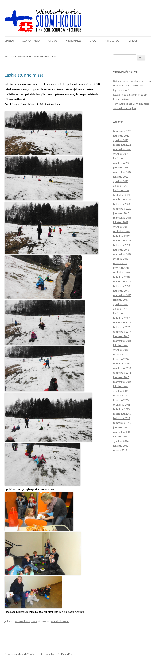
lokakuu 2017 (120, 299)
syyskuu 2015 (120, 391)
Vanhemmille (73, 40)
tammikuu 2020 (122, 208)
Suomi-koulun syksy (124, 108)
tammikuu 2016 (122, 372)
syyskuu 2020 (120, 181)
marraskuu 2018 (122, 254)
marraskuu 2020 (122, 172)
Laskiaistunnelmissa (24, 75)
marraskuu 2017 (122, 295)
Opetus (52, 40)
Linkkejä (133, 40)
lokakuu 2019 (120, 222)
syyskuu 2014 (120, 441)
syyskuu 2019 (120, 227)
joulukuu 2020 (121, 167)
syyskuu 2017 (120, 304)
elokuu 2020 (120, 185)
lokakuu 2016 (120, 345)
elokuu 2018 (120, 263)
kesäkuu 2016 (121, 359)
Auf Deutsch (112, 40)
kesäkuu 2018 (121, 268)
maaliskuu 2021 (122, 163)
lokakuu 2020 (120, 176)
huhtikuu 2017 (121, 318)
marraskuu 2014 (122, 432)
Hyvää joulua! (121, 90)
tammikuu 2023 (122, 131)
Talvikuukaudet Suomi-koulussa (131, 103)
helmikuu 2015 (121, 418)
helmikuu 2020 (121, 204)
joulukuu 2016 (121, 336)
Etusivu (9, 40)
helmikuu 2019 (121, 245)
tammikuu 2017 (122, 331)
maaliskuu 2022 (122, 144)
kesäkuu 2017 (121, 313)
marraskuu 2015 (122, 381)
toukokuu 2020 (121, 195)
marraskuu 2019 (122, 217)
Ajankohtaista (31, 40)
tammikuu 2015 (122, 423)
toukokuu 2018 (121, 272)
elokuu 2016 (120, 354)
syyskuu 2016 (120, 350)
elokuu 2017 (120, 309)
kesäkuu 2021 (121, 158)
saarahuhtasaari (60, 621)
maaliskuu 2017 (122, 322)
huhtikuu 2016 (121, 363)
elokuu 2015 (120, 395)
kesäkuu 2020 (121, 190)
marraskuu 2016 (122, 340)
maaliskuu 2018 (122, 281)
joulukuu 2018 (121, 249)
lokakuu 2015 (120, 386)
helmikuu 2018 (121, 286)
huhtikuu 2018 (121, 277)
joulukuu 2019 (121, 213)
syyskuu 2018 (120, 258)
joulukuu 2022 (121, 135)
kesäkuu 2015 (121, 400)
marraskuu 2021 (122, 149)
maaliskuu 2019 (122, 240)
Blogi (93, 40)
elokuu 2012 (120, 450)
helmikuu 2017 (121, 327)
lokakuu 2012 (120, 445)
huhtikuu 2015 (121, 409)
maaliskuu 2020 (122, 199)
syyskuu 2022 (120, 140)
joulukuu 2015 (121, 377)
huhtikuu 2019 (121, 236)
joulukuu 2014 (121, 427)
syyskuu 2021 (120, 154)
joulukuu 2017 (121, 290)
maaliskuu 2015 (122, 413)
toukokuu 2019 (121, 231)
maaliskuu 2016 (122, 368)
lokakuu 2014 (120, 436)
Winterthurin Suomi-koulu (43, 654)
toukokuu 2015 (121, 404)
